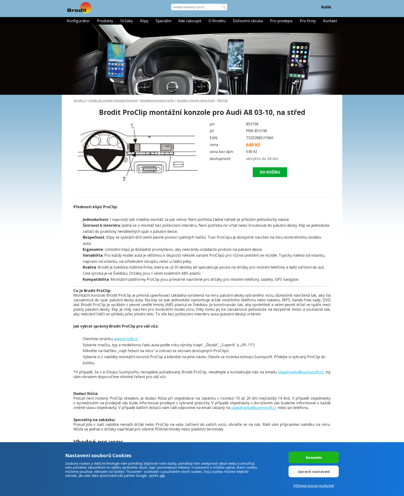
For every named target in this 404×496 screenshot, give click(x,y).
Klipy (144, 20)
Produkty (105, 20)
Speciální (163, 20)
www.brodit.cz (126, 338)
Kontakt (330, 20)
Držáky (126, 20)
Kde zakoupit (189, 20)
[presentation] (82, 153)
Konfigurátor (78, 20)
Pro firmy (308, 20)
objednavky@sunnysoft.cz (300, 372)
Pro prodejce (281, 20)
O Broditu (217, 20)
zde (162, 475)
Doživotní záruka (248, 20)
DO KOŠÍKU (270, 172)
